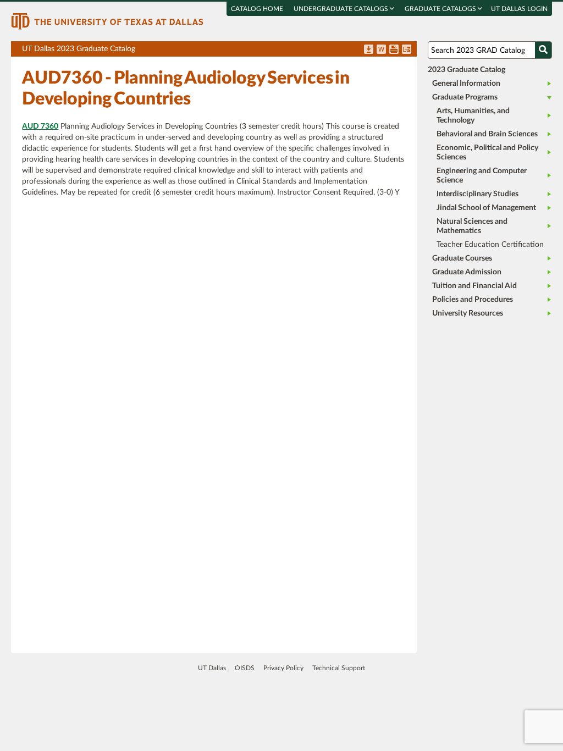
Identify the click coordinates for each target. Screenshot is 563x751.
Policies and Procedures (472, 299)
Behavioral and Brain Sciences (487, 134)
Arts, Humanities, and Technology (473, 115)
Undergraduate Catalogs (342, 8)
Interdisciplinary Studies (477, 194)
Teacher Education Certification (490, 245)
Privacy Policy (283, 668)
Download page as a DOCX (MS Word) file (381, 50)
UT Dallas (212, 668)
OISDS (245, 668)
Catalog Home (257, 8)
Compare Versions (406, 50)
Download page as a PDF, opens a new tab (368, 50)
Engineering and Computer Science (482, 175)
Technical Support (338, 668)
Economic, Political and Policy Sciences (487, 152)
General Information (466, 83)
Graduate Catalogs (441, 8)
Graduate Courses (462, 258)
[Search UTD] (543, 50)
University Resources (467, 313)
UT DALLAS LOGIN (519, 8)
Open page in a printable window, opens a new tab (394, 50)
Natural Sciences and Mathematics (472, 226)
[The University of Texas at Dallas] (107, 21)
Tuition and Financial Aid (474, 286)
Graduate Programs (465, 97)
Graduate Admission (466, 272)
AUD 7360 (40, 126)
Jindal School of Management (486, 208)
